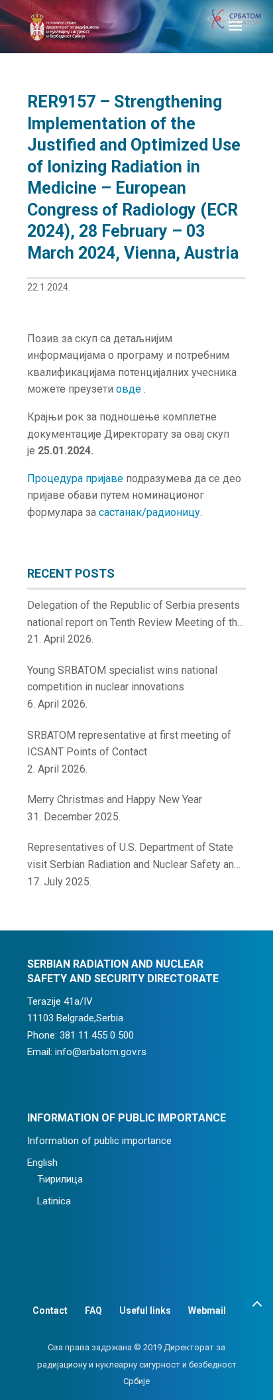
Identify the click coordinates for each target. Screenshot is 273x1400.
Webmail (207, 1310)
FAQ (93, 1310)
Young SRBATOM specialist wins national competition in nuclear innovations (122, 679)
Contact (50, 1310)
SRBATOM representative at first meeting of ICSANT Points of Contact (129, 744)
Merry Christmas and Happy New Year (114, 799)
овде (130, 389)
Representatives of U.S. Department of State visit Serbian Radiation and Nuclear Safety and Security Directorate (133, 857)
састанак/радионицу (149, 512)
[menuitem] (126, 1163)
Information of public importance (99, 1141)
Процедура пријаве (75, 478)
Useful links (145, 1310)
